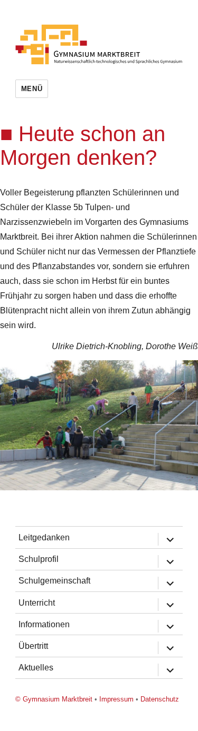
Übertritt (33, 645)
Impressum (116, 699)
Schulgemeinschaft (54, 580)
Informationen (44, 624)
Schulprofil (38, 559)
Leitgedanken (44, 537)
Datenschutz (159, 699)
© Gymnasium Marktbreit (53, 699)
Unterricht (36, 602)
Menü (31, 89)
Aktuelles (35, 667)
